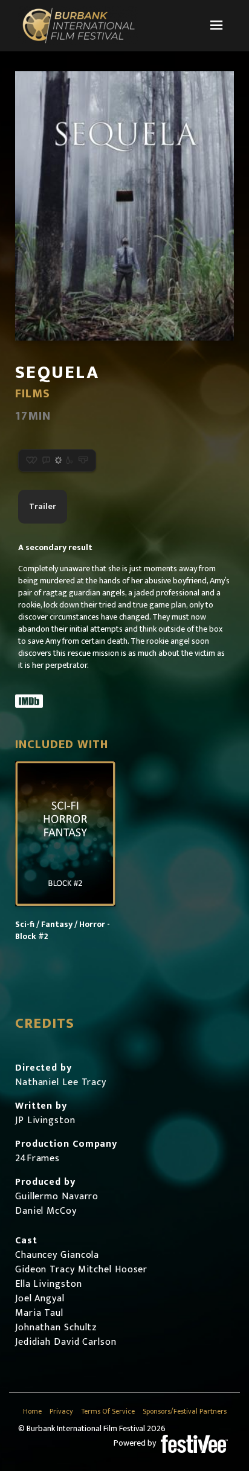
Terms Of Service (108, 1411)
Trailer (42, 506)
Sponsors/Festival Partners (185, 1411)
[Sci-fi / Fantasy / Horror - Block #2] (65, 833)
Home (32, 1411)
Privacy (61, 1411)
